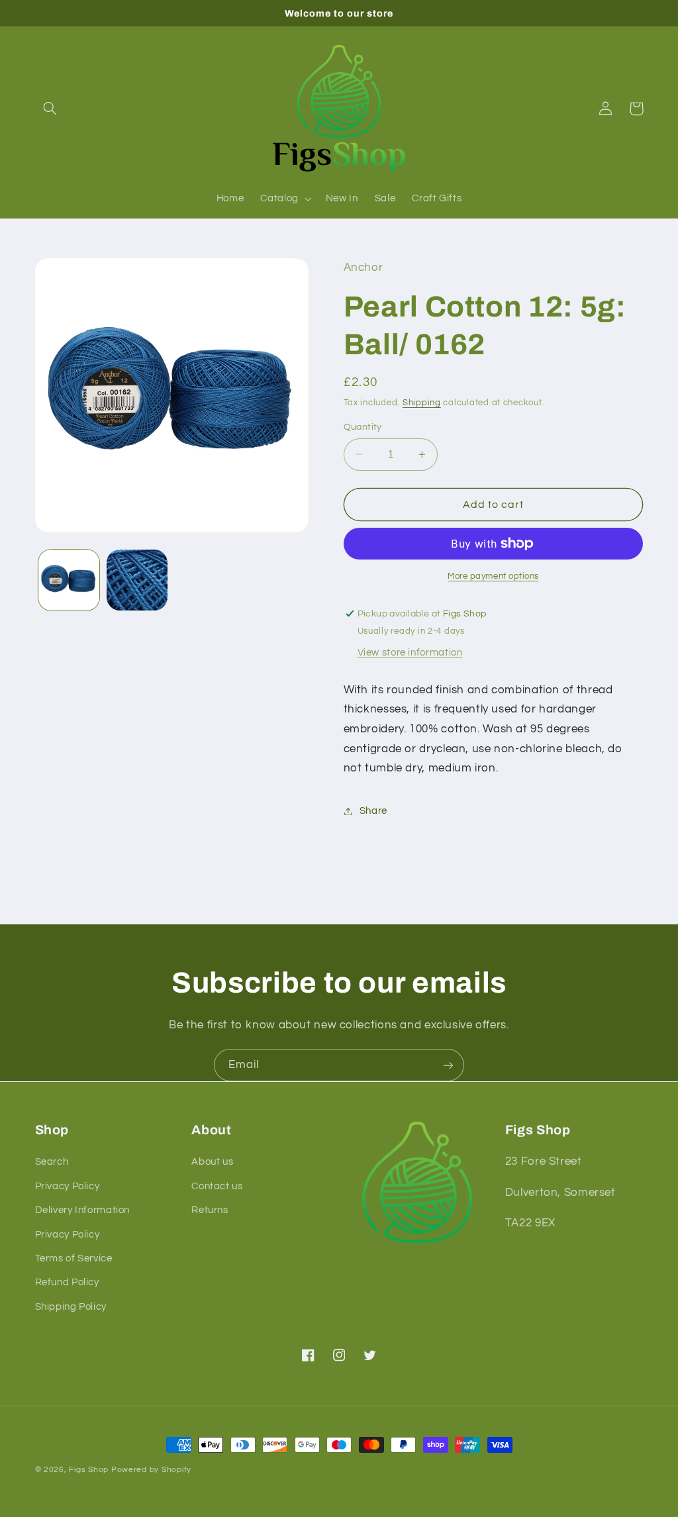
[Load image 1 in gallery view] (68, 580)
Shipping (422, 403)
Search (52, 1162)
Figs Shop (89, 1469)
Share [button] (373, 811)
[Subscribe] (448, 1065)
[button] (50, 108)
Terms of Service (74, 1258)
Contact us (216, 1186)
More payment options (493, 576)
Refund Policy (67, 1282)
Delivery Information (82, 1210)
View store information (410, 653)
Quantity (363, 427)
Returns (209, 1210)
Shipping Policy (71, 1307)
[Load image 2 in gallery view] (137, 580)
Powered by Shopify (151, 1469)
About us (212, 1162)
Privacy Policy (67, 1186)
